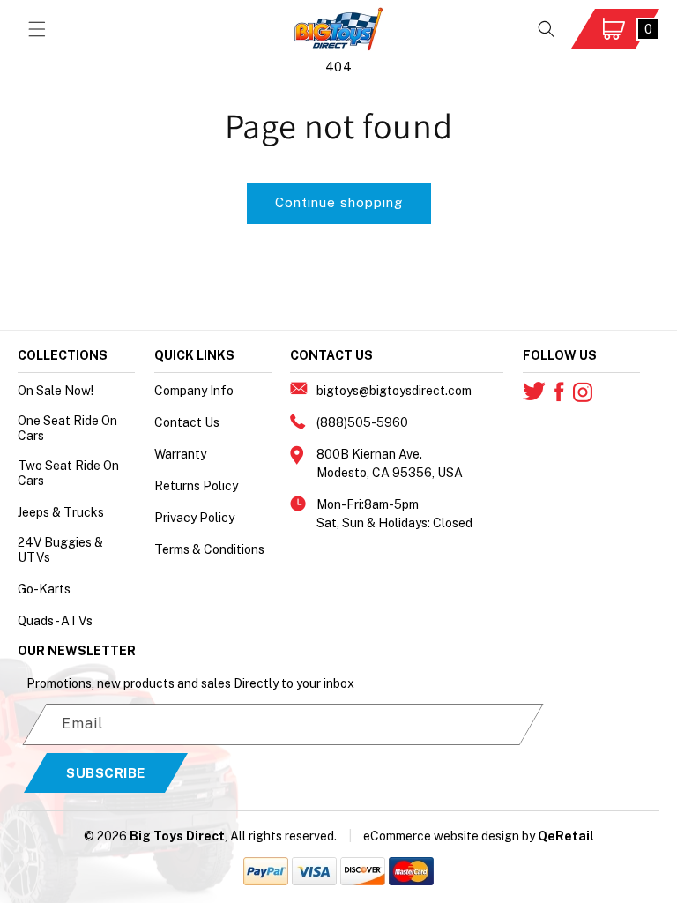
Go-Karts (44, 589)
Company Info (194, 391)
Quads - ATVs (55, 621)
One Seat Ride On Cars (67, 428)
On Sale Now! (55, 391)
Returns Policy (196, 486)
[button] (37, 29)
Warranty (180, 454)
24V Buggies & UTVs (60, 549)
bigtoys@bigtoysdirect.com (394, 391)
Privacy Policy (194, 518)
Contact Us (186, 422)
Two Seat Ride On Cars (68, 473)
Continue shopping (339, 202)
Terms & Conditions (209, 549)
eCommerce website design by (449, 836)
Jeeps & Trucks (61, 512)
